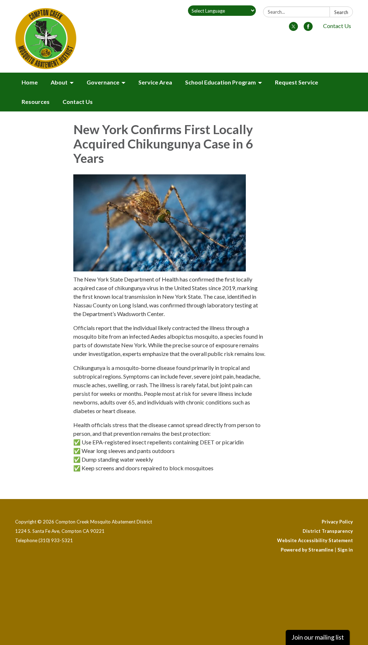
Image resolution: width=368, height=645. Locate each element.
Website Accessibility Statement (315, 540)
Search (341, 12)
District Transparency (328, 531)
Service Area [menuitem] (155, 82)
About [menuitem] (59, 82)
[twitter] (293, 28)
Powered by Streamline (307, 550)
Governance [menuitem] (103, 82)
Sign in (345, 550)
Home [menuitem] (30, 82)
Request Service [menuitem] (296, 82)
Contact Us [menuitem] (78, 101)
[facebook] (308, 28)
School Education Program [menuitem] (220, 82)
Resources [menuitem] (36, 101)
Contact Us (337, 25)
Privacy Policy (337, 522)
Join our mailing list (317, 637)
